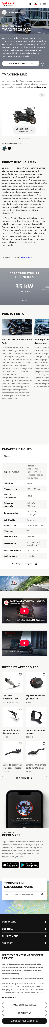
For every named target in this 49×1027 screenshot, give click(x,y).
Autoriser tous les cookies (24, 1021)
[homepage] (8, 4)
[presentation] (24, 610)
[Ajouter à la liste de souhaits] (20, 674)
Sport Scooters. (27, 257)
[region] (24, 989)
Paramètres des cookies (24, 1005)
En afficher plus (9, 997)
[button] (44, 4)
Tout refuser (24, 1013)
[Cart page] (30, 4)
